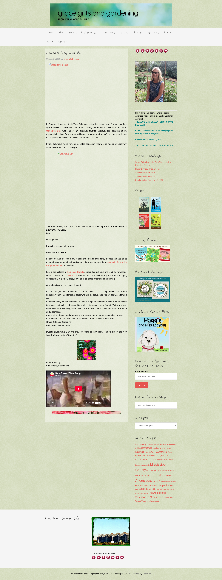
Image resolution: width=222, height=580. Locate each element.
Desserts (147, 452)
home (137, 460)
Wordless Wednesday (150, 501)
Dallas (139, 451)
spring (138, 489)
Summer (159, 489)
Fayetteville (161, 451)
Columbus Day (53, 131)
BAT (161, 445)
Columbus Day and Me (63, 53)
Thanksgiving (143, 493)
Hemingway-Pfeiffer (159, 456)
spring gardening (149, 489)
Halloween (150, 456)
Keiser (159, 460)
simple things (165, 485)
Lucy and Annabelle (142, 465)
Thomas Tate (168, 497)
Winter (138, 501)
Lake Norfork (168, 460)
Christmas (147, 448)
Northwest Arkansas (158, 481)
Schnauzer (145, 485)
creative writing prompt (162, 448)
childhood (138, 448)
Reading (138, 485)
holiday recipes (170, 456)
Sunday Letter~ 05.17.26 (145, 173)
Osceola (170, 481)
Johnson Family (152, 460)
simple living (154, 485)
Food (170, 452)
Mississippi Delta (153, 470)
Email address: (141, 371)
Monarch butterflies (168, 470)
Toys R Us (72, 275)
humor (143, 459)
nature (156, 476)
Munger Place (142, 475)
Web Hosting (134, 574)
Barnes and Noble (75, 272)
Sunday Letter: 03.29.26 (145, 176)
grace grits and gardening (111, 14)
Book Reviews (169, 444)
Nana (151, 476)
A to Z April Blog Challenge (144, 445)
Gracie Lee (140, 456)
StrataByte (146, 574)
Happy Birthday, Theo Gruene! (147, 169)
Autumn (156, 445)
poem (174, 481)
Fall (152, 452)
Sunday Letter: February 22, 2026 (149, 180)
